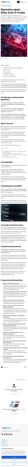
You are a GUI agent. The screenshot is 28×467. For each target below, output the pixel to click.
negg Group (5, 367)
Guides (3, 439)
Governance (5, 441)
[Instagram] (9, 434)
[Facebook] (2, 434)
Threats (4, 442)
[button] (18, 2)
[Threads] (11, 434)
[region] (14, 456)
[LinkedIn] (4, 434)
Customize (14, 460)
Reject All (14, 464)
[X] (6, 434)
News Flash (4, 445)
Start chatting (14, 413)
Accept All (14, 457)
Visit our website (14, 393)
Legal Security (5, 444)
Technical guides (6, 5)
